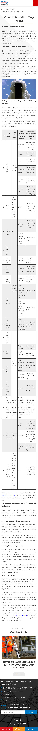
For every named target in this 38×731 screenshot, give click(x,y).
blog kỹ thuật (10, 9)
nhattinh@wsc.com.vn (10, 697)
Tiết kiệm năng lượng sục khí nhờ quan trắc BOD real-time (19, 665)
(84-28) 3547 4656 (17, 692)
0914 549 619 (7, 692)
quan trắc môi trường (9, 495)
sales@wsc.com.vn (8, 694)
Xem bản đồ (7, 700)
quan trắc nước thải (21, 615)
